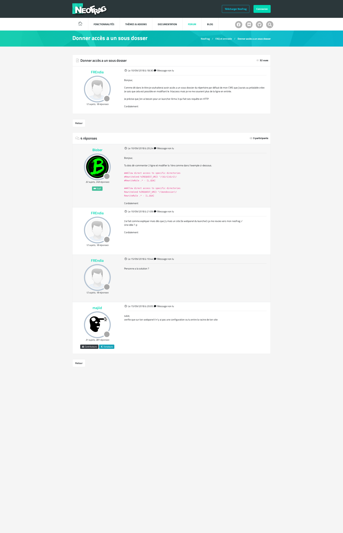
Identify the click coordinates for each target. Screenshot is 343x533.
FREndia (97, 72)
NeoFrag (205, 39)
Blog (210, 24)
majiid (97, 307)
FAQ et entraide (223, 39)
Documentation (167, 24)
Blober (97, 150)
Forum (192, 24)
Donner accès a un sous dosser (254, 39)
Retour (79, 123)
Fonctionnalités (104, 24)
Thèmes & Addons (136, 24)
